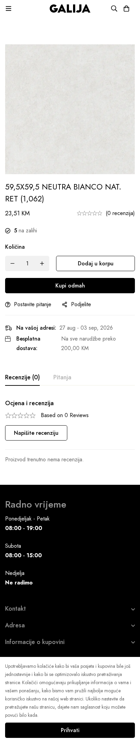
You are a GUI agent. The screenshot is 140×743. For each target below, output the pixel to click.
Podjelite (81, 304)
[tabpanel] (70, 431)
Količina (15, 247)
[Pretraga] (114, 8)
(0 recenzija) (120, 213)
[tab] (22, 377)
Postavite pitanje (32, 304)
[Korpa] (126, 8)
